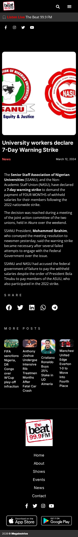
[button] (58, 7)
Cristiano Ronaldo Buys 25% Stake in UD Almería (48, 371)
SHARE (13, 295)
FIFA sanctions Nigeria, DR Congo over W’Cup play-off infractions (12, 368)
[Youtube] (31, 27)
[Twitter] (23, 27)
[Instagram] (14, 27)
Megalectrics (19, 533)
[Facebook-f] (5, 27)
